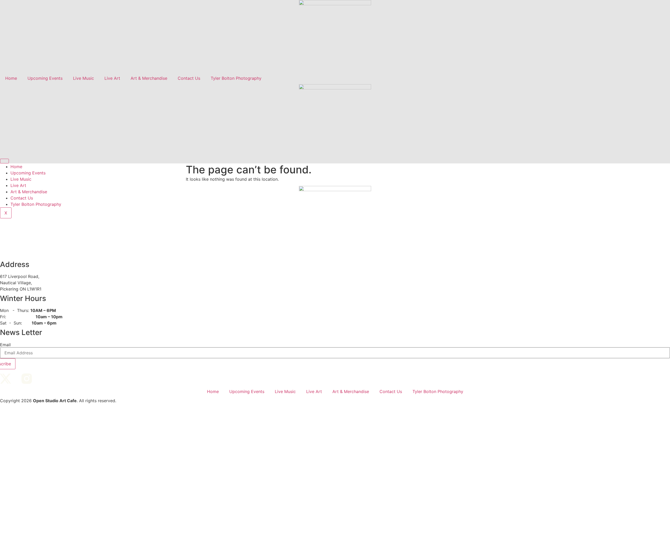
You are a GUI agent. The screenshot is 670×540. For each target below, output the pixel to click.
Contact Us (189, 78)
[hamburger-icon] (4, 161)
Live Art (112, 78)
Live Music (83, 78)
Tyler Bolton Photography (236, 78)
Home (11, 78)
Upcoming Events (45, 78)
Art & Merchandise (149, 78)
